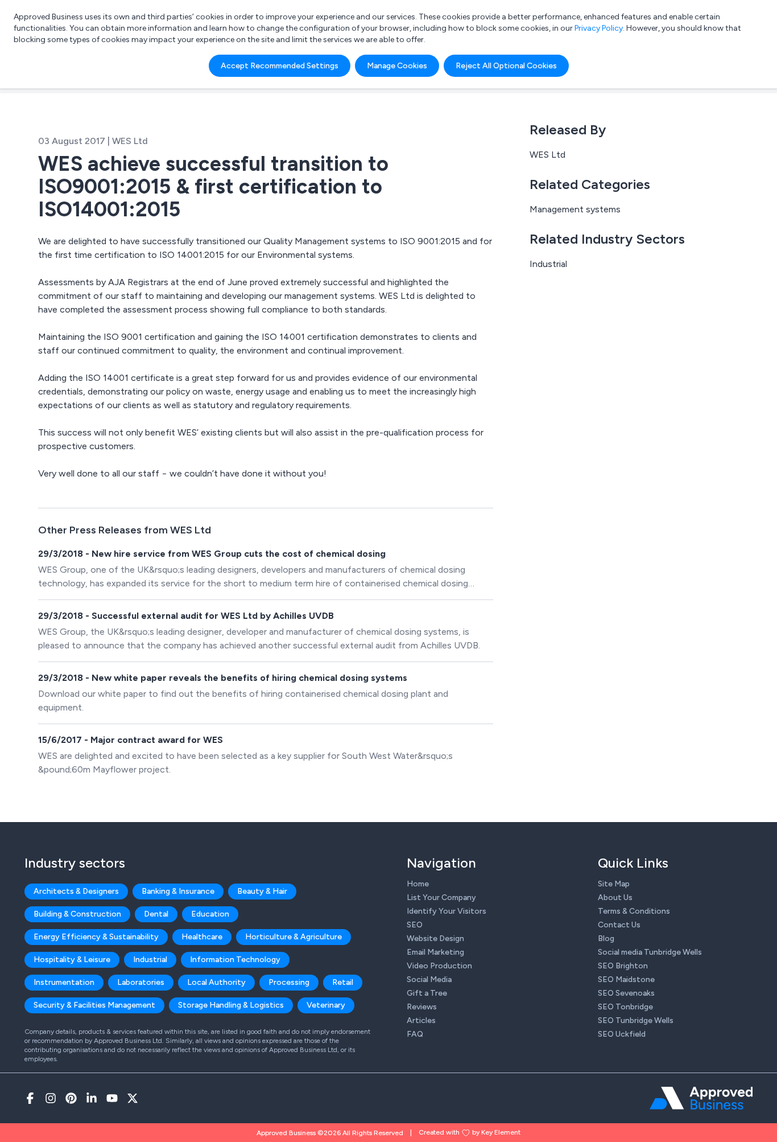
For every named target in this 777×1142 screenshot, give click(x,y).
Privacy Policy (599, 28)
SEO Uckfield (622, 1034)
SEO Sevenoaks (626, 993)
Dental (156, 914)
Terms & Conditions (634, 911)
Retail (342, 982)
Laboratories (140, 982)
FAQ (415, 1034)
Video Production (439, 966)
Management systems (575, 209)
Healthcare (201, 937)
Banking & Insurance (178, 891)
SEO (415, 925)
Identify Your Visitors (446, 911)
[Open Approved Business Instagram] (50, 1098)
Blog (606, 938)
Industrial (548, 263)
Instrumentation (64, 982)
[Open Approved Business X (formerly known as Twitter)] (132, 1098)
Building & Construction (77, 914)
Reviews (422, 1007)
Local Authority (216, 982)
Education (210, 914)
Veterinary (326, 1005)
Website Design (435, 938)
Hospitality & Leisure (72, 959)
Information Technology (235, 959)
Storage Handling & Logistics (231, 1005)
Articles (421, 1020)
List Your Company (441, 897)
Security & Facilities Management (94, 1005)
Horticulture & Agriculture (293, 937)
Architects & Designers (76, 891)
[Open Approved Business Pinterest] (71, 1098)
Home (418, 884)
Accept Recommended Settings (279, 66)
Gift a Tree (427, 993)
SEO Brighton (623, 966)
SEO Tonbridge (625, 1007)
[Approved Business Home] (701, 1098)
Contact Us (619, 925)
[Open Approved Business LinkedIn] (91, 1098)
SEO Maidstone (626, 979)
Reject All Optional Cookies (506, 66)
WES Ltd (547, 154)
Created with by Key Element (469, 1132)
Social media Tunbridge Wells (650, 952)
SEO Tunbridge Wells (635, 1020)
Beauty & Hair (262, 891)
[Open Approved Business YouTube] (112, 1098)
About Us (615, 897)
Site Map (614, 884)
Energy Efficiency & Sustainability (96, 937)
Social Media (429, 979)
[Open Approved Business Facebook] (30, 1098)
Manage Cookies (397, 66)
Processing (288, 982)
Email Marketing (435, 952)
